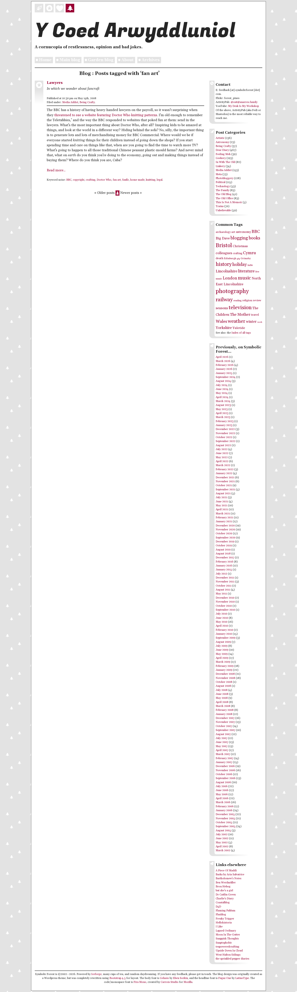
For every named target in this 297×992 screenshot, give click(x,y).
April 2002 (222, 846)
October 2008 (224, 682)
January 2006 (224, 810)
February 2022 (225, 469)
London (230, 278)
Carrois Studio (169, 982)
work (259, 322)
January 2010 (224, 634)
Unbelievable (223, 210)
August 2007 (223, 734)
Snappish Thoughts (227, 938)
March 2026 (223, 361)
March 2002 (223, 850)
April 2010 (222, 625)
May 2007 (222, 746)
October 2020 (224, 533)
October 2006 (224, 774)
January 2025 (224, 373)
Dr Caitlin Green (226, 894)
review (257, 300)
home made (137, 179)
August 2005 (223, 830)
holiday (239, 264)
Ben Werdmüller (226, 882)
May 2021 (221, 505)
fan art (117, 179)
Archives (151, 60)
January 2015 (224, 569)
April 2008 (222, 702)
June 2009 (222, 650)
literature (246, 271)
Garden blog (100, 60)
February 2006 (225, 806)
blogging (239, 238)
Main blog (69, 60)
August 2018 (223, 553)
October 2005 (224, 822)
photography (232, 291)
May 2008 (222, 698)
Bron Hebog (223, 886)
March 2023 (223, 417)
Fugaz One (224, 978)
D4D (218, 906)
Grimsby (246, 258)
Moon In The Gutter (228, 934)
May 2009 (222, 654)
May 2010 (221, 622)
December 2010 (225, 597)
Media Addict (70, 102)
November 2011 (225, 581)
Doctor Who (104, 179)
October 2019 (224, 545)
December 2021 (225, 477)
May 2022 (222, 457)
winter (251, 321)
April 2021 (222, 509)
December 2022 (225, 429)
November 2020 (225, 529)
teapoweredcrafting (227, 946)
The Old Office (224, 198)
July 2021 (221, 497)
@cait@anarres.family (244, 102)
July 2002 (222, 834)
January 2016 (224, 565)
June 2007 (222, 742)
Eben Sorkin (180, 978)
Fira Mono (140, 982)
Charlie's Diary (225, 898)
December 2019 (225, 541)
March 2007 (223, 754)
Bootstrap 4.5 (117, 978)
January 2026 (224, 369)
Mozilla (188, 982)
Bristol (224, 245)
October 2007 (224, 726)
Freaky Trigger (225, 918)
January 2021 (224, 521)
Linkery (220, 166)
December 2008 (225, 674)
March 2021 (223, 513)
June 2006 (222, 790)
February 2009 (225, 666)
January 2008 (224, 714)
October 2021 (224, 485)
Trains (220, 206)
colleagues (224, 253)
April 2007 (222, 750)
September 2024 (225, 377)
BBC (69, 179)
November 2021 (225, 481)
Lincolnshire (226, 271)
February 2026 (225, 365)
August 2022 (223, 445)
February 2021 (224, 517)
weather (236, 321)
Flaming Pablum (225, 910)
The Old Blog (224, 194)
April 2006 (222, 798)
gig (238, 258)
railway (224, 299)
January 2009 (224, 670)
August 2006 (223, 782)
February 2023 (225, 421)
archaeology (223, 232)
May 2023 (222, 409)
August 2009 (223, 642)
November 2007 (225, 722)
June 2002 (222, 838)
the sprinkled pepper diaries (232, 958)
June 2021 (222, 501)
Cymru (249, 253)
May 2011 (221, 593)
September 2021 (225, 489)
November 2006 (225, 770)
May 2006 (222, 794)
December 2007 (225, 718)
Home (45, 60)
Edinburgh (230, 258)
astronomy (243, 232)
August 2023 (223, 405)
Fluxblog (221, 914)
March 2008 (223, 706)
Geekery (221, 158)
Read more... (56, 170)
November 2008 (225, 678)
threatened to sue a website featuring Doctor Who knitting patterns (105, 115)
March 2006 (223, 802)
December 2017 (225, 557)
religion (247, 300)
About (127, 60)
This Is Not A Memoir (229, 202)
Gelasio (164, 978)
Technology (223, 186)
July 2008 (222, 690)
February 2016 (224, 561)
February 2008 (225, 710)
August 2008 (223, 686)
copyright (78, 179)
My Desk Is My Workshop (243, 106)
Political (220, 182)
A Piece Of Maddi (226, 870)
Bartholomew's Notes (228, 878)
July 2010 (221, 613)
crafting (90, 179)
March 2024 (223, 401)
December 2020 (225, 525)
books (254, 238)
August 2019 (223, 549)
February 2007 (224, 758)
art (233, 232)
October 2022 (224, 437)
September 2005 (225, 826)
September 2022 (225, 441)
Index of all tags (241, 332)
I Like (219, 926)
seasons (222, 308)
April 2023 (222, 413)
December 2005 (225, 814)
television (240, 307)
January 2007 (224, 762)
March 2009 (223, 662)
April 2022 (222, 461)
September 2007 (225, 730)
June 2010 (222, 618)
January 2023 (224, 425)
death (219, 258)
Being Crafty (87, 102)
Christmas (240, 246)
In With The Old (225, 162)
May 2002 (222, 842)
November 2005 (225, 818)
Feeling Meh (223, 154)
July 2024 (222, 385)
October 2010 (224, 606)
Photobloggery (224, 178)
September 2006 (225, 778)
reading (237, 300)
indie (250, 265)
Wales (221, 321)
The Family (222, 190)
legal (159, 179)
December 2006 (225, 766)
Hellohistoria (224, 922)
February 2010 (224, 630)
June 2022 (222, 453)
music (244, 278)
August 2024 (223, 381)
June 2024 (222, 389)
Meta (219, 174)
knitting (150, 179)
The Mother (240, 314)
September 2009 (225, 638)
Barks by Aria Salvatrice (230, 874)
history (224, 264)
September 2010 (225, 609)
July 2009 (222, 646)
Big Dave (223, 238)
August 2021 (223, 493)
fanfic (125, 179)
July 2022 (222, 449)
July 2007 (221, 738)
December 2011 (225, 577)
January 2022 (224, 473)
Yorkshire (224, 328)
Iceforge (96, 974)
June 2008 (222, 694)
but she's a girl (224, 890)
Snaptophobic (224, 942)
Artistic (220, 138)
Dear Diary (222, 150)
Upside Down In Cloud (229, 950)
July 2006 (222, 786)
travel (255, 315)
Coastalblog (223, 902)
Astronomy (222, 142)
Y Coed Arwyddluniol (135, 30)
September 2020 (225, 537)
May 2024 (222, 393)
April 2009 (222, 658)
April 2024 (222, 397)
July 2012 (221, 573)
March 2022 (223, 465)
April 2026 (222, 357)
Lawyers (55, 82)
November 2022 (225, 433)
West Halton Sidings (228, 954)
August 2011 (223, 589)
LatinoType (242, 978)
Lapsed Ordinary (226, 930)
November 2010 (225, 601)
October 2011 (224, 585)
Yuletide (239, 328)
